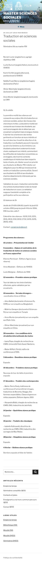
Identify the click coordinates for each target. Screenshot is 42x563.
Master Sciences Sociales (20, 15)
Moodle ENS (8, 530)
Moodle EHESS (9, 536)
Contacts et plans (10, 495)
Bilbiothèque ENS (10, 525)
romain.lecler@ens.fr (19, 227)
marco (25, 33)
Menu (22, 27)
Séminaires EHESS (10, 541)
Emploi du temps (10, 486)
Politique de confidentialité (12, 558)
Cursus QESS (8, 507)
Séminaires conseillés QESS (14, 491)
